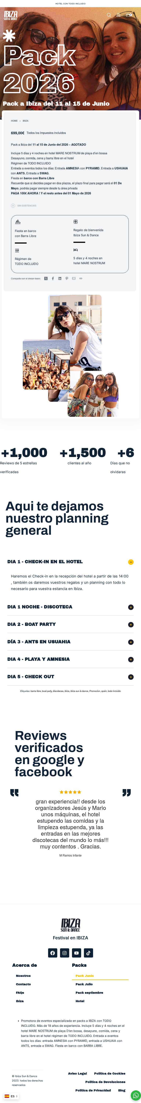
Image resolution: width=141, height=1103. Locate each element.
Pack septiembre (89, 992)
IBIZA (25, 120)
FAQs (20, 992)
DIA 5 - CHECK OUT (30, 676)
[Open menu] (26, 14)
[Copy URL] (80, 278)
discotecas (58, 690)
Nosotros (23, 975)
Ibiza (20, 1001)
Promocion (94, 690)
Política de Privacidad (93, 1090)
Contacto (23, 984)
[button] (70, 561)
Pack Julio (84, 984)
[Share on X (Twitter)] (46, 278)
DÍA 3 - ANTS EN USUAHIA (38, 641)
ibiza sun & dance (79, 690)
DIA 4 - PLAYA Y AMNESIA (38, 659)
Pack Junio (85, 975)
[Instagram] (64, 953)
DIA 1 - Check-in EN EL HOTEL (45, 561)
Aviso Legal (77, 1073)
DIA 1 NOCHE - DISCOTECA (39, 606)
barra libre (36, 690)
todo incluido (114, 690)
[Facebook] (52, 953)
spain (104, 690)
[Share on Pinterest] (66, 278)
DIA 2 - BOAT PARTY (31, 624)
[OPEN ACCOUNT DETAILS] (118, 15)
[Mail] (73, 278)
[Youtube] (76, 953)
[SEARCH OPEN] (109, 15)
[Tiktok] (88, 953)
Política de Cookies (109, 1073)
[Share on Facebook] (53, 278)
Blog (121, 1090)
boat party (47, 690)
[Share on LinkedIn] (60, 278)
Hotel (80, 1001)
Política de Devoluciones (105, 1082)
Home (14, 120)
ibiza (67, 690)
